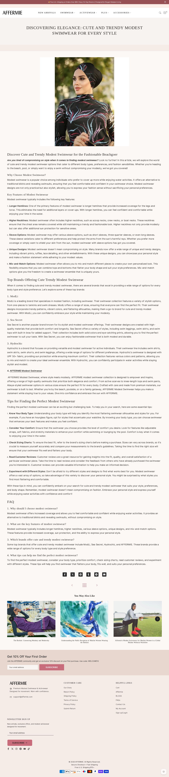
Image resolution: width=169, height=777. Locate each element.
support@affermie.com (22, 697)
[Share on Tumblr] (88, 574)
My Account (121, 708)
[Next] (157, 618)
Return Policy (69, 692)
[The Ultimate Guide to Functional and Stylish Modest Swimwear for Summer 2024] (97, 585)
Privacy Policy (69, 704)
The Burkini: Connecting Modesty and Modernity (31, 640)
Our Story (68, 688)
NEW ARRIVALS (47, 13)
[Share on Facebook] (65, 574)
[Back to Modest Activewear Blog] (84, 585)
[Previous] (11, 618)
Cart (117, 688)
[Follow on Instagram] (16, 748)
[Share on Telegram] (96, 574)
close (3, 2)
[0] (164, 12)
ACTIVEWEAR (87, 13)
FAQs (118, 700)
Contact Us (120, 704)
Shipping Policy (70, 696)
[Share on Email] (104, 574)
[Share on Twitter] (73, 574)
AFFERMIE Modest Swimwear (26, 370)
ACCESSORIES (121, 13)
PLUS (104, 13)
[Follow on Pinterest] (20, 748)
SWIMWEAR (66, 13)
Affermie (119, 692)
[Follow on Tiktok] (29, 748)
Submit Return (70, 708)
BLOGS (119, 696)
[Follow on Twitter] (12, 748)
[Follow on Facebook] (8, 748)
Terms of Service (71, 700)
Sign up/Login (121, 713)
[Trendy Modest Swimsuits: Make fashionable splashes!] (72, 585)
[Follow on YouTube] (25, 748)
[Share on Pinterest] (80, 574)
